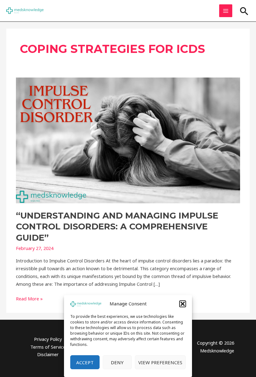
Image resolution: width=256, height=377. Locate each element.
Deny (117, 362)
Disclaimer (48, 354)
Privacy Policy (48, 339)
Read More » (29, 298)
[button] (183, 304)
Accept (85, 362)
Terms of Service (48, 347)
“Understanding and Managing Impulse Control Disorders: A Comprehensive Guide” (117, 226)
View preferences (160, 362)
